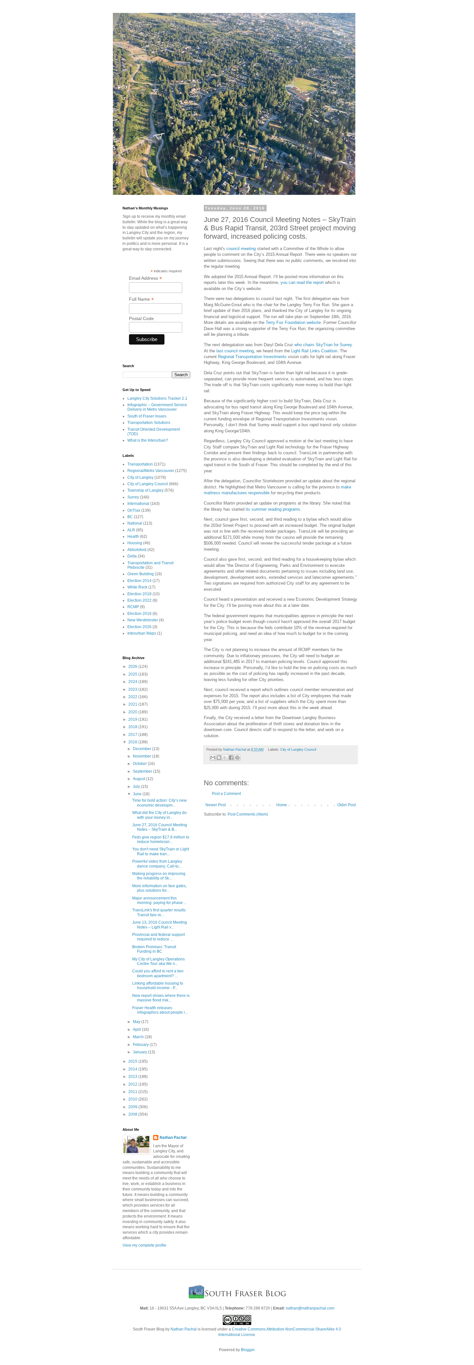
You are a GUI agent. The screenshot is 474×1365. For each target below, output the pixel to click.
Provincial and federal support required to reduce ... (158, 936)
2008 (133, 1114)
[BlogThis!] (219, 757)
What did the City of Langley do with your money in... (159, 814)
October (140, 763)
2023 (133, 689)
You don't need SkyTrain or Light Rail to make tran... (160, 851)
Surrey (133, 497)
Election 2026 (139, 627)
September (143, 771)
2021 (133, 704)
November (142, 756)
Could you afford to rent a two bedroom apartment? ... (157, 973)
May (137, 1021)
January (140, 1052)
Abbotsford (136, 549)
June (138, 794)
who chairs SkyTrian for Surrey (323, 344)
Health (133, 536)
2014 (133, 1069)
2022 (133, 697)
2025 (133, 674)
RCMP (133, 607)
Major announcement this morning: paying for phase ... (159, 900)
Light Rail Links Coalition (314, 350)
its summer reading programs (273, 509)
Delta (132, 556)
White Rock (137, 587)
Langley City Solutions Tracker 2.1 (157, 398)
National (134, 523)
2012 (133, 1084)
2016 (133, 742)
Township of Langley (145, 490)
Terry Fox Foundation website (293, 322)
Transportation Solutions (148, 422)
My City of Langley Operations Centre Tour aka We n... (158, 961)
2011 (133, 1091)
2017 (133, 734)
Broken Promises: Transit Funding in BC (154, 949)
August (139, 779)
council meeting (241, 248)
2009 (133, 1107)
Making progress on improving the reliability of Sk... (158, 875)
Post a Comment (226, 793)
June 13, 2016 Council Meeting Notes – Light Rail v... (159, 924)
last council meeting (235, 350)
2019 (133, 719)
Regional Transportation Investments (252, 356)
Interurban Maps (141, 633)
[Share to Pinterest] (237, 757)
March (139, 1037)
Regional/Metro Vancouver (150, 470)
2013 (133, 1076)
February (141, 1044)
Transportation (140, 464)
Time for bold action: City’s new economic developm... (159, 802)
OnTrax (133, 510)
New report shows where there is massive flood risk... (161, 997)
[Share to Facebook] (231, 757)
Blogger (247, 1350)
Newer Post (215, 805)
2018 (133, 727)
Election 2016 (139, 613)
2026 (133, 666)
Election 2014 (139, 580)
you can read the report (302, 282)
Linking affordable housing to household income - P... (157, 985)
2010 (133, 1099)
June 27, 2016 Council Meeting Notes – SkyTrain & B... (159, 827)
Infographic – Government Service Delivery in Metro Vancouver (157, 407)
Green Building (140, 574)
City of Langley (140, 477)
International (138, 503)
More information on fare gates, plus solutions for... (159, 888)
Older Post (346, 805)
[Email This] (213, 757)
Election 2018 (139, 594)
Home (281, 805)
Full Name (141, 299)
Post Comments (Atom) (248, 814)
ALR (131, 530)
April (137, 1029)
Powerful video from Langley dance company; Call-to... (157, 863)
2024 (133, 681)
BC (130, 517)
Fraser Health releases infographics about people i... (160, 1010)
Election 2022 (139, 600)
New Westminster (142, 620)
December (142, 749)
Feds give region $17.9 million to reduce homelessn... (160, 839)
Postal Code (141, 318)
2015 (133, 1061)
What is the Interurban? (147, 440)
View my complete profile (144, 1245)
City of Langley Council (298, 749)
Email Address (145, 278)
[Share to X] (225, 757)
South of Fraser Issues (146, 416)
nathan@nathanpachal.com (310, 1308)
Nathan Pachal (173, 1137)
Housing (134, 543)
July (137, 786)
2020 (133, 712)
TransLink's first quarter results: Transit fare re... (159, 912)
